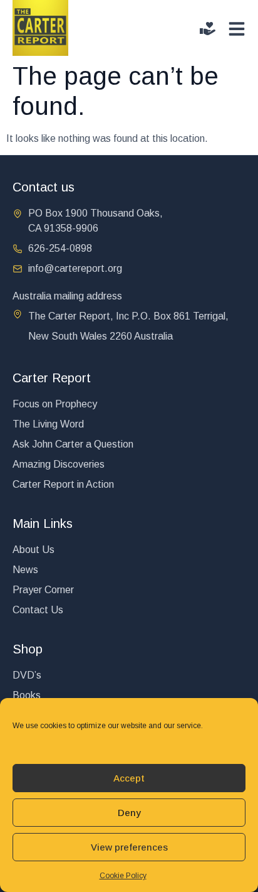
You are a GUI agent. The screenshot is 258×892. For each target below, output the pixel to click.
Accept (129, 778)
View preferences (129, 847)
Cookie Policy (123, 875)
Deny (129, 812)
